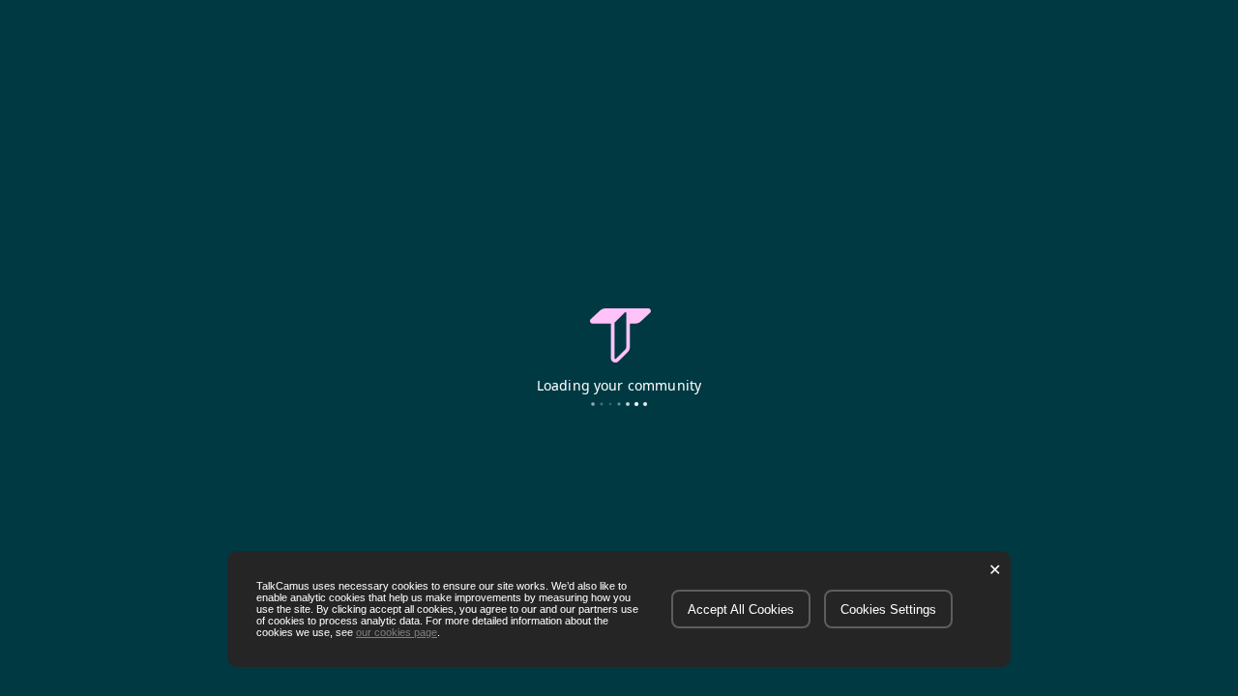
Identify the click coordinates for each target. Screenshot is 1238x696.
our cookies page (396, 632)
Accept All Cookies (741, 609)
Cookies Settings (888, 609)
